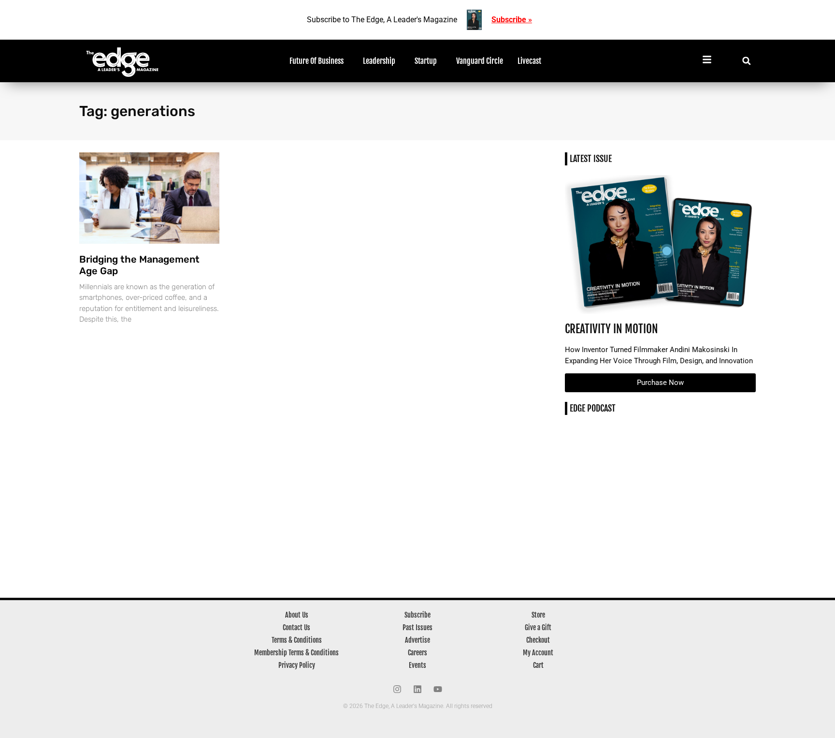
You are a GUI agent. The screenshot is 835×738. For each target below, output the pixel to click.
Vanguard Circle (479, 61)
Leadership (379, 61)
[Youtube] (437, 689)
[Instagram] (397, 689)
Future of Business (316, 61)
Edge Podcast (593, 408)
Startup (426, 61)
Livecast (529, 61)
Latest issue (591, 158)
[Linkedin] (417, 689)
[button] (746, 60)
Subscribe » (511, 19)
